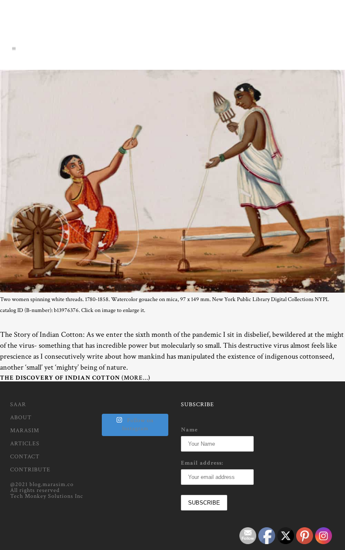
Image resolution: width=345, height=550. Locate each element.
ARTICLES (25, 444)
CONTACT (25, 457)
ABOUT (21, 417)
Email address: (202, 463)
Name (189, 430)
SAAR (18, 404)
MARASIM (24, 431)
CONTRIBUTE (30, 470)
